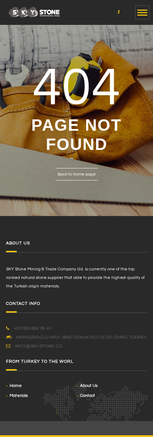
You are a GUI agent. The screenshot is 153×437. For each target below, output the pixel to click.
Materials (19, 395)
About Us (88, 385)
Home (16, 385)
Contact (87, 395)
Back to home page (77, 174)
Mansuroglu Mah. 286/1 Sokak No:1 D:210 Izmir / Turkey (80, 337)
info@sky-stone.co (39, 346)
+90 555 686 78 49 (32, 328)
